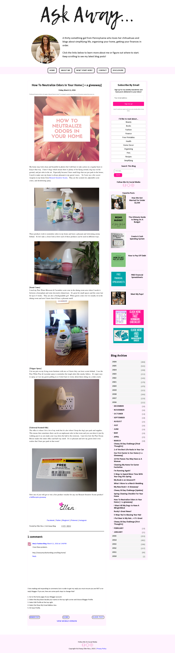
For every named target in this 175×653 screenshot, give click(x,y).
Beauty (128, 122)
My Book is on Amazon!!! (124, 480)
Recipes (128, 157)
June (116, 429)
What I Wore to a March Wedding (128, 484)
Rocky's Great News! (122, 511)
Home (52, 70)
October (118, 414)
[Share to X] (66, 526)
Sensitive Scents (61, 177)
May (116, 433)
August (118, 422)
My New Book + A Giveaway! (126, 487)
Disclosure (118, 70)
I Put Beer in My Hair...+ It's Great (128, 518)
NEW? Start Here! (84, 70)
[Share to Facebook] (68, 526)
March (117, 441)
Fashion (128, 130)
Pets (128, 153)
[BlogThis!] (64, 526)
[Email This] (62, 526)
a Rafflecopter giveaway (37, 497)
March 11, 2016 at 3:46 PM (57, 544)
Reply (34, 556)
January (118, 532)
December (119, 406)
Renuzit (52, 177)
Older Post (98, 617)
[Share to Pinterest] (70, 526)
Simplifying (128, 161)
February (118, 528)
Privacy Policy (101, 649)
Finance (128, 134)
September (119, 418)
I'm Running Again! (122, 471)
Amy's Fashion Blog (39, 544)
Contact (103, 70)
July (116, 425)
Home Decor (128, 145)
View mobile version (67, 621)
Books (128, 126)
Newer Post (34, 617)
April (116, 437)
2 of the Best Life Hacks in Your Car (129, 450)
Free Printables (128, 138)
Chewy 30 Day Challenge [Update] (128, 490)
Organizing (128, 149)
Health (128, 141)
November (119, 410)
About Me (65, 70)
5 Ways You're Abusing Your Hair (127, 515)
